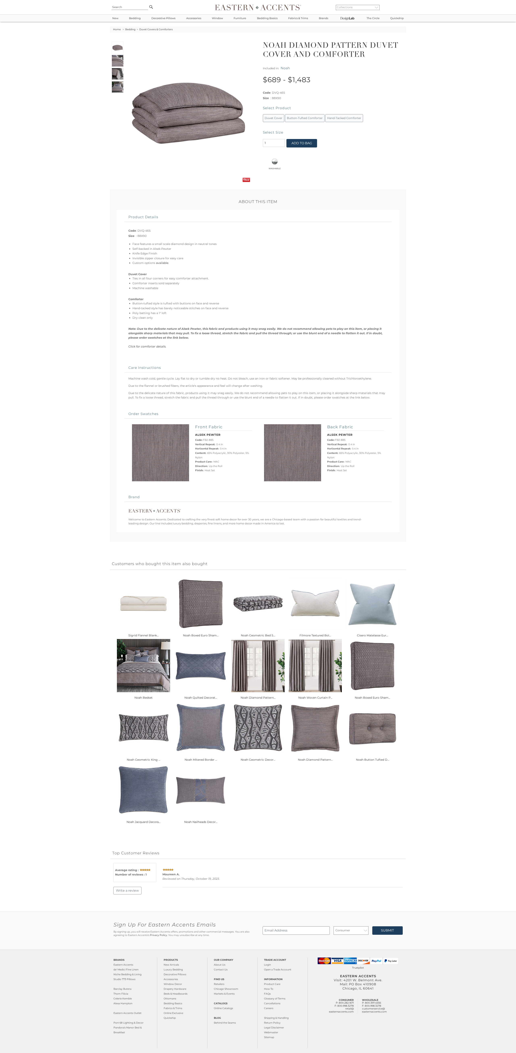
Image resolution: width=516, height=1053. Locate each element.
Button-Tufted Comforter (305, 118)
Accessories (193, 18)
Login (267, 964)
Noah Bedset (143, 697)
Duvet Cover (273, 118)
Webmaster (271, 1032)
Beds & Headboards (175, 993)
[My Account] (400, 7)
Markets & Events (224, 993)
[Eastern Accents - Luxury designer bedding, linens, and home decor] (258, 7)
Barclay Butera (122, 988)
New (115, 18)
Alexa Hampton (122, 1003)
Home (117, 29)
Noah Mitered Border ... (201, 759)
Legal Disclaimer (274, 1027)
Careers (268, 1008)
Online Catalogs (223, 1008)
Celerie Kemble (122, 998)
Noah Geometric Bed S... (258, 635)
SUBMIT (387, 930)
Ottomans (170, 998)
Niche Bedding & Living (127, 974)
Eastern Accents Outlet (127, 1013)
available (162, 263)
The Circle (373, 18)
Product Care (272, 984)
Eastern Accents (123, 964)
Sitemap (269, 1037)
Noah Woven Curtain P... (315, 697)
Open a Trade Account (277, 969)
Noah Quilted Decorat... (200, 697)
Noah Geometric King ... (143, 759)
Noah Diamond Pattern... (258, 697)
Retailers (219, 984)
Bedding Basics (267, 18)
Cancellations (272, 1003)
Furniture (240, 18)
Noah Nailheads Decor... (200, 822)
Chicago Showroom (226, 988)
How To (268, 988)
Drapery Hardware (175, 988)
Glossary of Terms (274, 998)
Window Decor (173, 984)
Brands (323, 18)
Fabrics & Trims (298, 18)
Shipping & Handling (276, 1017)
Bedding (135, 18)
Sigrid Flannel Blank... (143, 635)
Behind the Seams (225, 1022)
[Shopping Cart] (403, 7)
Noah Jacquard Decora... (143, 822)
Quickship (397, 18)
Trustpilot (358, 967)
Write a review (127, 890)
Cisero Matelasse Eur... (372, 635)
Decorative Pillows (163, 18)
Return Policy (272, 1022)
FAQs (267, 993)
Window (217, 18)
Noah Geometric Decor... (258, 759)
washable (275, 168)
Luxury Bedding (173, 969)
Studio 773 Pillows (124, 979)
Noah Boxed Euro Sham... (200, 635)
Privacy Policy (158, 935)
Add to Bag (301, 143)
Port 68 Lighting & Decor (128, 1022)
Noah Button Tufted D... (372, 759)
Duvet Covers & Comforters (156, 29)
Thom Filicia (120, 993)
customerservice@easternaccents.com (374, 1010)
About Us (219, 964)
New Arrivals (171, 964)
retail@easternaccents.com (341, 1010)
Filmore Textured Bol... (315, 635)
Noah (285, 68)
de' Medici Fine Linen (125, 969)
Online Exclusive (173, 1013)
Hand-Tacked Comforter (344, 118)
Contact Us (221, 969)
